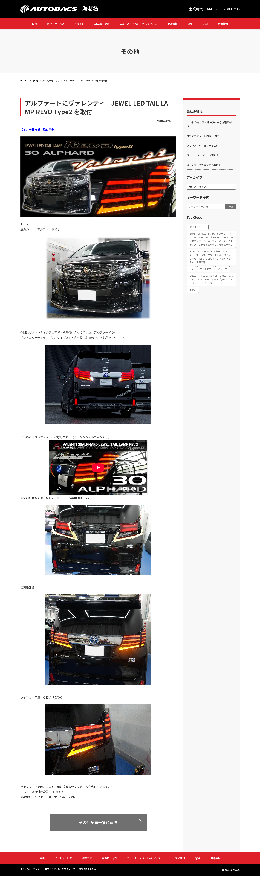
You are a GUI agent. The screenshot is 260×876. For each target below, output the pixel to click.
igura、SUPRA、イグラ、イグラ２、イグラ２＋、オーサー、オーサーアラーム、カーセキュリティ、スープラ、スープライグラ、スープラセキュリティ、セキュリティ (211, 239)
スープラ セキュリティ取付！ (204, 165)
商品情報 (172, 23)
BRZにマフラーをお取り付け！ (204, 136)
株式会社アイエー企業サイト (59, 868)
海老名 (90, 8)
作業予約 (79, 23)
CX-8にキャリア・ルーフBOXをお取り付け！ (209, 124)
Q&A (205, 23)
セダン (192, 289)
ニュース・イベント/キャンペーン (138, 23)
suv (191, 269)
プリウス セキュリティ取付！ (204, 145)
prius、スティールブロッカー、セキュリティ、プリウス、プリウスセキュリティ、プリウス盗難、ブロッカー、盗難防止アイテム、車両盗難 (211, 257)
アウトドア (205, 269)
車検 (34, 23)
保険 (189, 23)
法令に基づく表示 (87, 868)
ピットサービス (55, 23)
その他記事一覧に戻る (98, 822)
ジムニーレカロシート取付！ (203, 155)
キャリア (222, 269)
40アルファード (197, 227)
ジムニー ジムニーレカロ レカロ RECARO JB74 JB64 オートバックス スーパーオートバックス (211, 279)
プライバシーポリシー (31, 868)
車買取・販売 (101, 23)
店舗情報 (223, 23)
